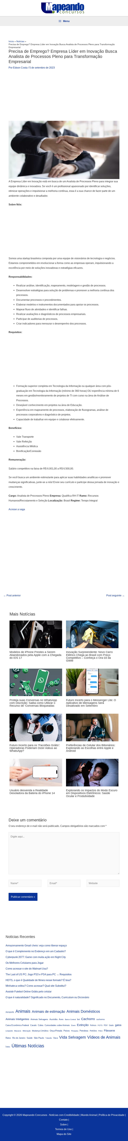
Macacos (17, 1031)
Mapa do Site (64, 1134)
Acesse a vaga (17, 509)
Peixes (67, 1031)
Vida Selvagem (72, 1037)
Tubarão (48, 1038)
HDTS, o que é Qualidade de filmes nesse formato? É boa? (38, 980)
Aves (61, 1019)
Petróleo (93, 1031)
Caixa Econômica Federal (17, 1025)
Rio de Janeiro (18, 1038)
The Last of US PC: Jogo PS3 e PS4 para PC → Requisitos (38, 974)
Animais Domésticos (83, 1011)
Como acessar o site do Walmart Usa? (27, 968)
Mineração (27, 1031)
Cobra (40, 1025)
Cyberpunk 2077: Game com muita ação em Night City (36, 957)
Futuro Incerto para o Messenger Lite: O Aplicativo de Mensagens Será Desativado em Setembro (91, 702)
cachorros (100, 1019)
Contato (63, 1119)
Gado (111, 1025)
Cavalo (33, 1025)
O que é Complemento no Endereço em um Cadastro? (36, 951)
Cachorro (88, 1019)
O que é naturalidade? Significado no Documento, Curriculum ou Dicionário (47, 997)
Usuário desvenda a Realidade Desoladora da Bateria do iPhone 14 (32, 792)
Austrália (53, 1019)
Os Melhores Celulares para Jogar (25, 962)
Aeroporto (10, 1012)
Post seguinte (115, 595)
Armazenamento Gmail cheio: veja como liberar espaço (36, 945)
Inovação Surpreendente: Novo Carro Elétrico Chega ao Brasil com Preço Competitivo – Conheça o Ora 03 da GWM (89, 656)
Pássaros (109, 1030)
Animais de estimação (48, 1011)
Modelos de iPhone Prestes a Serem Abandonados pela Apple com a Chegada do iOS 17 (35, 654)
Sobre (63, 1124)
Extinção (83, 1025)
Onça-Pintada (56, 1031)
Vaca (55, 1038)
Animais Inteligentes (17, 1019)
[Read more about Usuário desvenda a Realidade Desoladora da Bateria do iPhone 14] (36, 772)
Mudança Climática (40, 1031)
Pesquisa (74, 1031)
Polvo (100, 1031)
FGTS (100, 1025)
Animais (22, 1011)
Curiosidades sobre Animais (57, 1025)
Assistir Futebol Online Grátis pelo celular (29, 991)
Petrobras (84, 1031)
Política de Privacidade (111, 1115)
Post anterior (12, 595)
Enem (73, 1025)
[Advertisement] (64, 98)
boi (78, 1019)
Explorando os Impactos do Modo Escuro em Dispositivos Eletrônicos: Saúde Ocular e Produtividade (91, 793)
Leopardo (9, 1031)
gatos (118, 1025)
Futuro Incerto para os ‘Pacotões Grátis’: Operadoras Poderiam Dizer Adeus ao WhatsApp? (35, 747)
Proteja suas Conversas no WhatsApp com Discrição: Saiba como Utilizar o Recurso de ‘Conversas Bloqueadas (33, 702)
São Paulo (39, 1038)
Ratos (8, 1038)
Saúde (29, 1038)
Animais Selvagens (39, 1019)
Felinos (93, 1025)
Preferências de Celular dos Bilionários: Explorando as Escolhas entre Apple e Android (90, 747)
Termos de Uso (63, 1129)
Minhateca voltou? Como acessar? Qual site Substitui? (36, 985)
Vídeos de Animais (103, 1037)
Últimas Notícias (28, 1045)
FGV (106, 1025)
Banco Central (70, 1019)
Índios (8, 1047)
